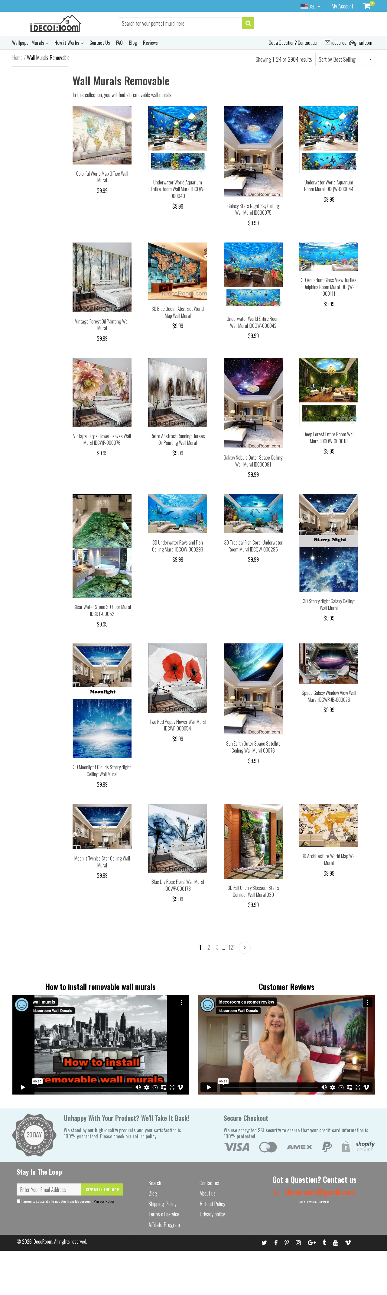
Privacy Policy (104, 1201)
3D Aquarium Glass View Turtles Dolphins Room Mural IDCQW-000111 (328, 286)
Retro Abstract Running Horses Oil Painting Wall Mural (178, 439)
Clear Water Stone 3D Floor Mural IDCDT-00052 (102, 610)
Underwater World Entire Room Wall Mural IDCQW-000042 (253, 322)
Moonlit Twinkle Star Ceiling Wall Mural (102, 862)
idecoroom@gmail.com (351, 42)
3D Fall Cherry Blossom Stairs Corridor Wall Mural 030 (253, 891)
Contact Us (99, 42)
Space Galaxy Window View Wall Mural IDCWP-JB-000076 (329, 696)
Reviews (150, 42)
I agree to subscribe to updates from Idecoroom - (68, 1201)
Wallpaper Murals (28, 42)
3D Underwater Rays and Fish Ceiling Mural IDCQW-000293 (177, 546)
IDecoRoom (42, 1241)
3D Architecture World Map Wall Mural (328, 859)
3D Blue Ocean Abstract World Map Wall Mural (177, 312)
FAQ (119, 42)
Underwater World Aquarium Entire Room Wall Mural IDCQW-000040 (178, 189)
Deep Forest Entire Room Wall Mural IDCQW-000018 (329, 438)
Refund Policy (212, 1204)
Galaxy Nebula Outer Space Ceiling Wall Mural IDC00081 (253, 461)
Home (17, 57)
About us (208, 1193)
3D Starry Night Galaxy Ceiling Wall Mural (329, 604)
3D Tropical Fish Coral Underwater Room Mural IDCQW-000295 (253, 546)
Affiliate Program (164, 1224)
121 (232, 947)
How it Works (67, 42)
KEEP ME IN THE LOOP (102, 1189)
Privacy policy (212, 1214)
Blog (133, 42)
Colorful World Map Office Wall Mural (102, 177)
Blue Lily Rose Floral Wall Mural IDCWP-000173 (177, 885)
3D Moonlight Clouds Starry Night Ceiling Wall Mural (102, 770)
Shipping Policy (162, 1204)
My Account (342, 6)
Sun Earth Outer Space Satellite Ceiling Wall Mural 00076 (253, 747)
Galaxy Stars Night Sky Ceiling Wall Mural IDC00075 (253, 209)
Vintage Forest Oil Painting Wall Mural (102, 325)
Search (154, 1183)
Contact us (209, 1183)
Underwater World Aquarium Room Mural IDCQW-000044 (328, 186)
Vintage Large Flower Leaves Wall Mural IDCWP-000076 (102, 439)
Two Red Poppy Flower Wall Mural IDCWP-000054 (177, 725)
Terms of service (163, 1214)
